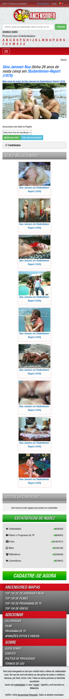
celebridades (19, 684)
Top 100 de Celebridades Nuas (24, 593)
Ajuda (54, 3)
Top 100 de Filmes (16, 598)
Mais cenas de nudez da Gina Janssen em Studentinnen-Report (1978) (34, 81)
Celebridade (13, 621)
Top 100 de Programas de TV (23, 603)
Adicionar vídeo (12, 137)
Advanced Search (10, 32)
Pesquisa (61, 26)
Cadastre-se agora (34, 576)
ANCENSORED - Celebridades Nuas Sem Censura (34, 15)
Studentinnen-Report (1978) (31, 73)
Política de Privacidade (20, 659)
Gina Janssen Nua (16, 66)
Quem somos (13, 648)
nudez (36, 684)
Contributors (14, 145)
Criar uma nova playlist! (31, 137)
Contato (10, 653)
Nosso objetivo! (43, 3)
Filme (8, 626)
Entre (5, 3)
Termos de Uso (14, 664)
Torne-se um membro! (18, 3)
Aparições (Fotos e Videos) (22, 636)
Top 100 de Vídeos (16, 608)
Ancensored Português (28, 694)
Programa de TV (15, 631)
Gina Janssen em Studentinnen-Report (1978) (34, 189)
